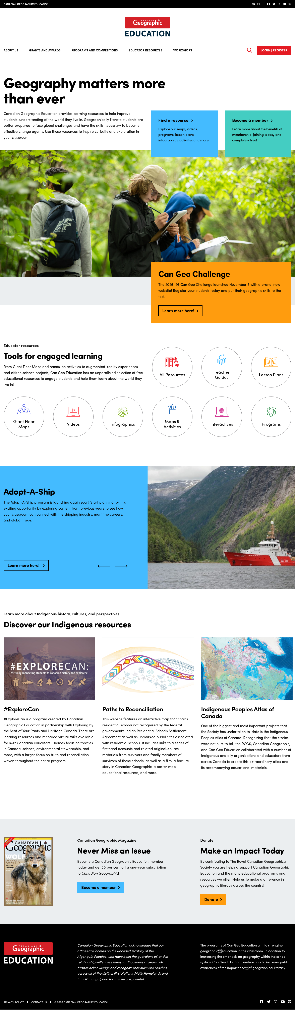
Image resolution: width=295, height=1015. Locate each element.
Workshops (182, 50)
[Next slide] (121, 565)
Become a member (98, 887)
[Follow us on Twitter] (274, 4)
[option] (49, 715)
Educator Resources (145, 50)
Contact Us (39, 1002)
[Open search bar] (249, 50)
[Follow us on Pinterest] (290, 4)
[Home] (147, 27)
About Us (11, 50)
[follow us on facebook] (268, 4)
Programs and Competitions (94, 50)
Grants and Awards (45, 50)
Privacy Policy (14, 1002)
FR (258, 4)
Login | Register (274, 50)
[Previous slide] (104, 565)
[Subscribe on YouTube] (284, 4)
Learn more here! (178, 310)
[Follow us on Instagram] (279, 4)
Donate (211, 899)
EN (253, 4)
